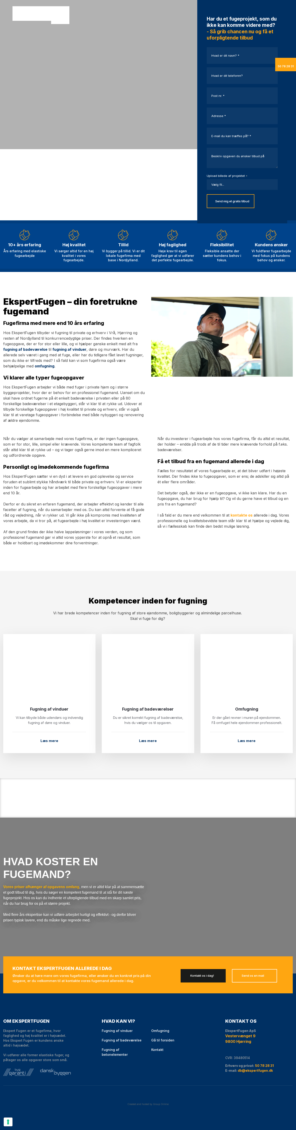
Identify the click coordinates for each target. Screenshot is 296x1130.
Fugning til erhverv (71, 14)
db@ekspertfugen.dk (255, 1070)
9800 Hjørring (238, 1041)
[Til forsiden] (33, 14)
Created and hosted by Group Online (148, 1104)
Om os (77, 14)
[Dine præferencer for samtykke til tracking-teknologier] (8, 1122)
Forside (60, 14)
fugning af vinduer (69, 349)
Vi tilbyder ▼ (65, 14)
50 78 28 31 (264, 1066)
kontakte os (242, 515)
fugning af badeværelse (25, 349)
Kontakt (83, 14)
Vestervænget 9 (240, 1036)
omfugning (44, 366)
